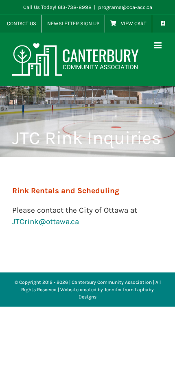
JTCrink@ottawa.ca (45, 221)
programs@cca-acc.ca (125, 7)
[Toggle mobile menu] (158, 45)
